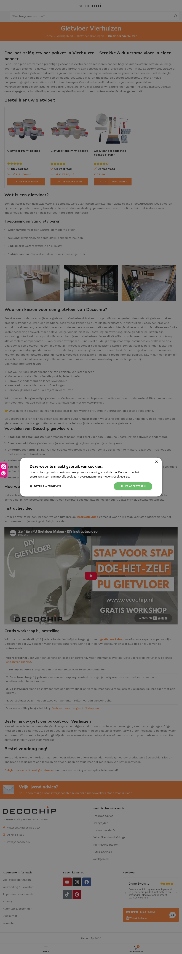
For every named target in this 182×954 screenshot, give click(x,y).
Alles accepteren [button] (133, 486)
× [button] (156, 461)
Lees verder (138, 476)
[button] (45, 486)
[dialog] (91, 477)
